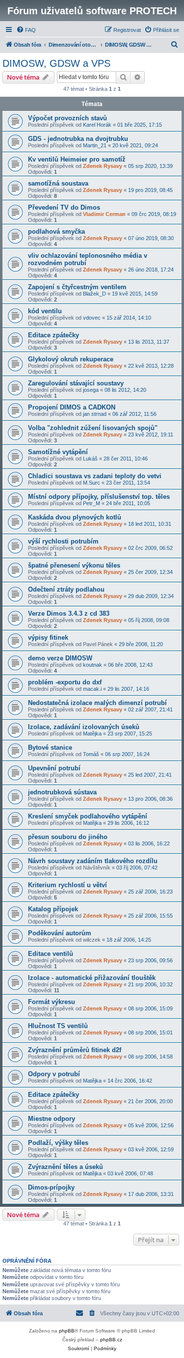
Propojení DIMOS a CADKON (71, 407)
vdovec (92, 318)
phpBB (67, 1330)
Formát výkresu (51, 1001)
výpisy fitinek (48, 637)
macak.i (92, 689)
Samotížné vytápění (58, 452)
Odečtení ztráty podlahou (66, 589)
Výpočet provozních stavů (67, 118)
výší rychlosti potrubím (63, 541)
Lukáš (90, 459)
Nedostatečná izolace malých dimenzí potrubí (97, 702)
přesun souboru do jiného (67, 837)
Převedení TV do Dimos (64, 207)
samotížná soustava (58, 183)
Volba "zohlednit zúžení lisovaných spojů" (93, 428)
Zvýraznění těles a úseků (65, 1166)
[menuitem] (26, 30)
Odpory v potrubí (54, 1074)
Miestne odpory (51, 1118)
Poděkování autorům (59, 933)
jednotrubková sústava (62, 792)
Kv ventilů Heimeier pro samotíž (77, 159)
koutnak (92, 665)
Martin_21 (94, 145)
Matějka (92, 733)
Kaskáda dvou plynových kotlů (74, 517)
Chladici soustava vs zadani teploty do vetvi (94, 476)
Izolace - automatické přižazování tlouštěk (92, 977)
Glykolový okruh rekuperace (70, 359)
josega (91, 390)
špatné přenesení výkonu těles (74, 565)
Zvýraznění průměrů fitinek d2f (74, 1050)
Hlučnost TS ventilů (58, 1026)
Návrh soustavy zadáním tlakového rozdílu (93, 861)
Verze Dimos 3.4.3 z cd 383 (68, 613)
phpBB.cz (111, 1339)
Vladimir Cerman (104, 214)
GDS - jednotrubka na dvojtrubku (78, 138)
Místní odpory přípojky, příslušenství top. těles (99, 496)
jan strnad (94, 414)
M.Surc (91, 483)
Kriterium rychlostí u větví (67, 885)
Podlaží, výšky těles (58, 1142)
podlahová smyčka (56, 231)
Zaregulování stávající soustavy (76, 383)
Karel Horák (97, 125)
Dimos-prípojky (51, 1187)
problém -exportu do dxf (65, 682)
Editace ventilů (50, 953)
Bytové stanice (50, 747)
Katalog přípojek (53, 909)
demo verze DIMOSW (60, 658)
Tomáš (91, 754)
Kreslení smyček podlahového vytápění (87, 816)
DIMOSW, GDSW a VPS (56, 63)
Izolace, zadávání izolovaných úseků (83, 727)
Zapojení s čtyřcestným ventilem (77, 287)
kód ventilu (45, 311)
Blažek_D (94, 294)
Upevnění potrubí (54, 768)
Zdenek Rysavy (102, 166)
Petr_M (91, 503)
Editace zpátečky (53, 335)
